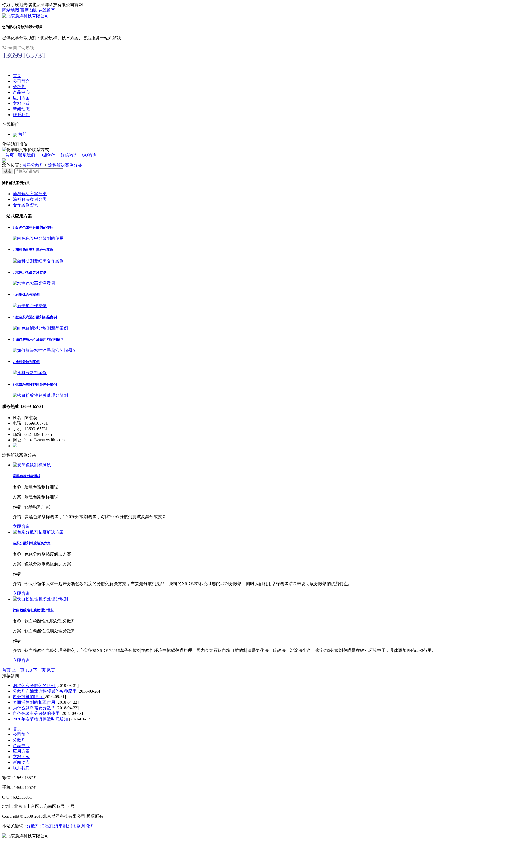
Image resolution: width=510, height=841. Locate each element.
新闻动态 (21, 109)
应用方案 (21, 98)
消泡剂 (74, 826)
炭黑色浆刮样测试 (26, 476)
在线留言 (46, 10)
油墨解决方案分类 (30, 193)
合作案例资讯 (25, 205)
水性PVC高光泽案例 (29, 272)
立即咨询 (21, 526)
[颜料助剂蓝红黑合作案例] (38, 261)
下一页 (39, 670)
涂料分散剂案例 (26, 362)
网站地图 (10, 10)
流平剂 (60, 826)
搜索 (7, 171)
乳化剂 (88, 826)
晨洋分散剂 (33, 165)
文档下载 (21, 103)
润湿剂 (46, 826)
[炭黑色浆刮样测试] (32, 465)
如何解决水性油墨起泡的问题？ (38, 339)
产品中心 (21, 92)
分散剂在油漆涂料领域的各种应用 (45, 691)
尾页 (51, 670)
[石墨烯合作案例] (30, 305)
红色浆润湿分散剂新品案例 (35, 317)
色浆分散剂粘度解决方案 (32, 543)
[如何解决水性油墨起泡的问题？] (44, 350)
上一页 (18, 670)
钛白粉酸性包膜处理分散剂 (35, 384)
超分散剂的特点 (28, 696)
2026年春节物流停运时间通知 (41, 719)
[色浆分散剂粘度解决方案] (38, 532)
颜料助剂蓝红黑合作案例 (33, 250)
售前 (22, 134)
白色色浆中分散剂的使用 (33, 227)
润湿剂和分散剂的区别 (34, 685)
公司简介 (21, 81)
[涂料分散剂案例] (30, 372)
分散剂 (19, 86)
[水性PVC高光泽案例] (34, 283)
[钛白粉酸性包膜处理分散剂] (40, 395)
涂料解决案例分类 (65, 165)
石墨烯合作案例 (26, 295)
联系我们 (21, 114)
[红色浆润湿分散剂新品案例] (40, 328)
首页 (17, 75)
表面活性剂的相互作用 (34, 702)
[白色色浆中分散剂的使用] (38, 238)
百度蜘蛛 (28, 10)
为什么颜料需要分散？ (34, 708)
